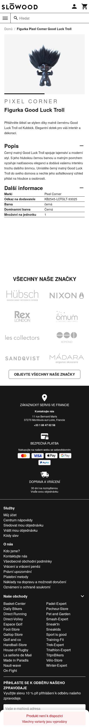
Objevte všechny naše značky (44, 374)
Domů (8, 29)
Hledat (24, 18)
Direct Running (15, 613)
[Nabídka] (5, 18)
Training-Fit (55, 639)
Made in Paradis (16, 660)
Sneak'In (53, 624)
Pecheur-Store (57, 608)
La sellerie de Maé (17, 655)
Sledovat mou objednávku (23, 525)
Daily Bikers (12, 608)
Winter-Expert (56, 665)
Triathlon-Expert (58, 649)
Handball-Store (15, 644)
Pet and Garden (58, 613)
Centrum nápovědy (18, 520)
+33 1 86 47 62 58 (44, 425)
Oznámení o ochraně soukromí (26, 586)
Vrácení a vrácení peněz (21, 566)
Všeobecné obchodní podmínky (27, 561)
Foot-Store (11, 629)
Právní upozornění (17, 571)
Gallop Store (13, 634)
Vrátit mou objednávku (20, 530)
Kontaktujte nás (44, 411)
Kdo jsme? (11, 550)
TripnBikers (55, 655)
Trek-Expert (55, 644)
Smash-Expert (57, 618)
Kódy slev (11, 535)
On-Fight (10, 670)
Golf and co (12, 639)
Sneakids (53, 629)
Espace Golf (12, 624)
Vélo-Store (54, 660)
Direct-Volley (13, 618)
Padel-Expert (56, 603)
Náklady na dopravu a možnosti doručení (34, 581)
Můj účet (9, 514)
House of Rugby (15, 649)
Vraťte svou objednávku (44, 491)
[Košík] (84, 6)
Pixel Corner (31, 101)
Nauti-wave (12, 665)
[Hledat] (15, 18)
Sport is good (56, 634)
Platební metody (15, 576)
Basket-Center (14, 603)
